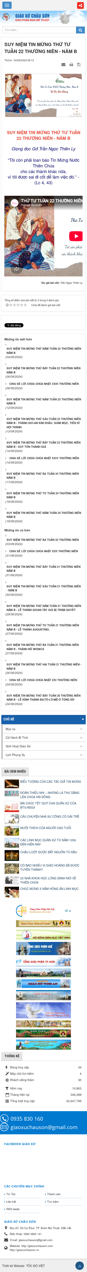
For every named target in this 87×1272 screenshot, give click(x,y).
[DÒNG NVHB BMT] (43, 1044)
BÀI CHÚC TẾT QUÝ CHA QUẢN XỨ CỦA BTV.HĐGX (48, 805)
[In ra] (71, 64)
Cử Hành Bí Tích (17, 737)
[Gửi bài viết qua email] (64, 64)
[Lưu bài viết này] (79, 64)
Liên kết (11, 1202)
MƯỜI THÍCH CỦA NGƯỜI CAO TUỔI (45, 828)
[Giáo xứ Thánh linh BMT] (43, 1010)
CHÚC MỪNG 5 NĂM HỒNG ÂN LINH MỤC (49, 889)
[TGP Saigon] (43, 961)
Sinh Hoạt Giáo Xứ (18, 746)
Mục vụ (10, 729)
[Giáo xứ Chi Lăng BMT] (43, 1023)
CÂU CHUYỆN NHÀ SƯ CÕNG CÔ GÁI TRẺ (49, 816)
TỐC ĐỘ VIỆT (35, 1266)
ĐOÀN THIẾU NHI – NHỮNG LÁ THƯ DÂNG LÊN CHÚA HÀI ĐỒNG (49, 795)
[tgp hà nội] (43, 910)
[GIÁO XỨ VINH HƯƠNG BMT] (43, 972)
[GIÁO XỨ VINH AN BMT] (43, 983)
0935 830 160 (27, 1118)
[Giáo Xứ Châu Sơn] (7, 17)
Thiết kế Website (13, 1266)
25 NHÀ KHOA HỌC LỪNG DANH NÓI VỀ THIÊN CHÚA (48, 880)
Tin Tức (11, 1194)
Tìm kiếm (53, 1202)
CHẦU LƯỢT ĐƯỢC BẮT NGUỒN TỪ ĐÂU (48, 852)
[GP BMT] (43, 1033)
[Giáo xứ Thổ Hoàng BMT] (43, 994)
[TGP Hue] (43, 948)
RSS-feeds (13, 1209)
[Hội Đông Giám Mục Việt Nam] (43, 934)
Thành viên (54, 1194)
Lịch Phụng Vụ (15, 755)
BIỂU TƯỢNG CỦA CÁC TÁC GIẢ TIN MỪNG (50, 781)
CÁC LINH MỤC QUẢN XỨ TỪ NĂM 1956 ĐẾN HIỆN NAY (48, 842)
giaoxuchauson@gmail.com (44, 1127)
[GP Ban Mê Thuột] (43, 923)
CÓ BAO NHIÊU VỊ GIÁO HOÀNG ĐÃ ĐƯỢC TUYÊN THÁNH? (49, 867)
